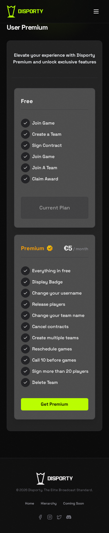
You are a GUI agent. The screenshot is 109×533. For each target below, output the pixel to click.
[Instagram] (49, 517)
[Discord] (68, 517)
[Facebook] (40, 517)
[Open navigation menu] (96, 11)
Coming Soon (73, 503)
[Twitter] (59, 517)
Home (29, 503)
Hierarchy (48, 503)
